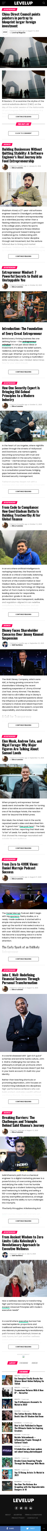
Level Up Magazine (18, 33)
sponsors (14, 916)
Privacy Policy (18, 1518)
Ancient (6, 1307)
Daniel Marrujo (13, 913)
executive (23, 1321)
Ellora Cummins (17, 168)
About (8, 1515)
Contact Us (32, 1518)
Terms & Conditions (33, 1515)
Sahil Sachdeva (17, 645)
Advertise (18, 1515)
